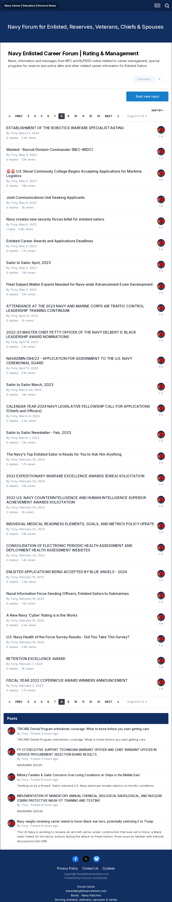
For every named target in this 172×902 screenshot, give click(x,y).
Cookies (109, 868)
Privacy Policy (67, 868)
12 (90, 116)
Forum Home (86, 886)
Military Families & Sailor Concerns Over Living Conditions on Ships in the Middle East (78, 775)
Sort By (156, 110)
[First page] (9, 116)
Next (108, 116)
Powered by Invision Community (86, 878)
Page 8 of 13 (136, 116)
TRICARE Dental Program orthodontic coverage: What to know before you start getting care (83, 729)
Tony (14, 133)
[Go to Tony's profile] (161, 130)
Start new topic (147, 96)
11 (83, 116)
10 (75, 116)
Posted (44, 733)
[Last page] (118, 116)
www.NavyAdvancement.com (86, 891)
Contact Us (90, 868)
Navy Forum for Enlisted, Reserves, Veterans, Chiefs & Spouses (85, 27)
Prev (18, 116)
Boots (75, 895)
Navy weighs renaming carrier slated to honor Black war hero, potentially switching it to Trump (85, 821)
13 (98, 116)
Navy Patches (91, 895)
